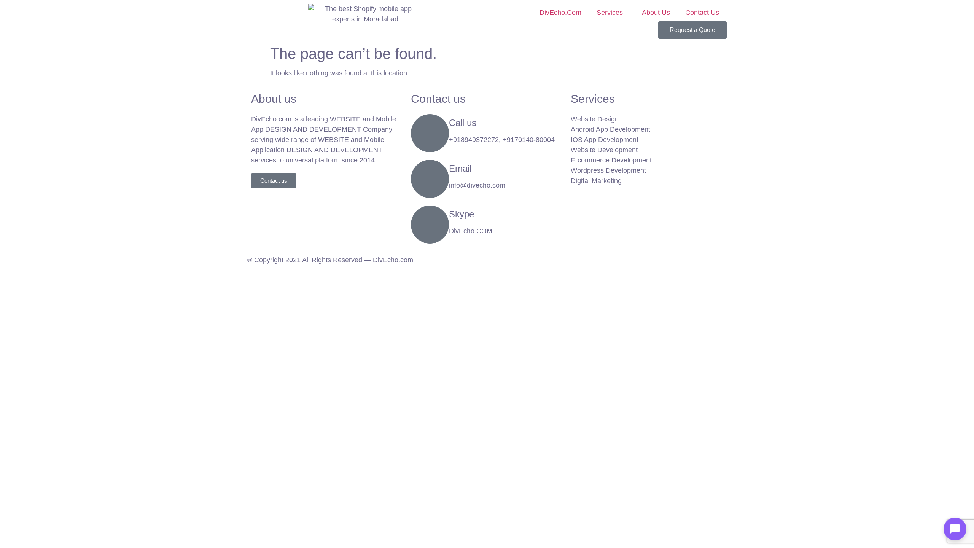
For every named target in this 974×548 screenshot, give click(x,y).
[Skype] (430, 225)
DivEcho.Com (560, 12)
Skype (461, 214)
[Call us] (430, 133)
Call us (462, 123)
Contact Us (702, 12)
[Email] (430, 179)
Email (460, 168)
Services (610, 12)
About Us (656, 12)
